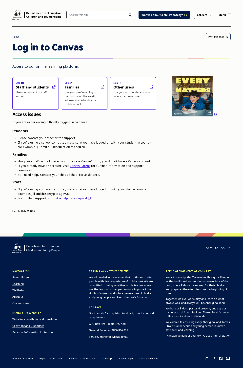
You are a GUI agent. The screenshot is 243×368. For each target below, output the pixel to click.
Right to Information (50, 358)
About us (17, 297)
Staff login (107, 358)
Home (15, 36)
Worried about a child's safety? (162, 15)
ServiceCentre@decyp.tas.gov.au (108, 337)
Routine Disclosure (22, 358)
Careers (202, 15)
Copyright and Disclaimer (28, 326)
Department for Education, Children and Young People (44, 15)
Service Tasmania (148, 358)
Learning (18, 284)
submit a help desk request (67, 198)
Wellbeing (18, 290)
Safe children (20, 277)
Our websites (20, 303)
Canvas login (126, 358)
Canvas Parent (80, 166)
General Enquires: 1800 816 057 (108, 330)
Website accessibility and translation (35, 319)
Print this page (216, 36)
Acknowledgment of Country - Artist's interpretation (198, 335)
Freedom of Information (81, 358)
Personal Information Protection (32, 332)
